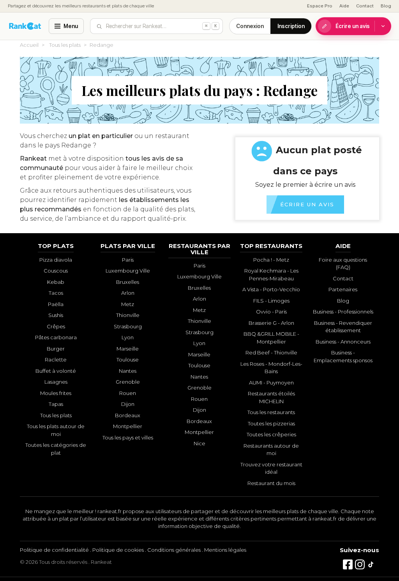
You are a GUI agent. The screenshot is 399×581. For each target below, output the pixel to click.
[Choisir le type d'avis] (383, 26)
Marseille (128, 348)
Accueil (29, 45)
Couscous (56, 270)
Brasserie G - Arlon (271, 323)
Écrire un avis (352, 26)
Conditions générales (174, 550)
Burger (56, 348)
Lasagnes (55, 382)
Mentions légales (225, 550)
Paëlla (56, 304)
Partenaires (342, 289)
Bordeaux (127, 415)
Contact (365, 6)
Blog (386, 6)
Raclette (56, 359)
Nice (199, 443)
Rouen (127, 393)
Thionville (127, 315)
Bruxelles (127, 282)
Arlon (127, 293)
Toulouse (128, 359)
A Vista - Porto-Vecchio (271, 289)
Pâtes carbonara (56, 337)
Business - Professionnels (343, 311)
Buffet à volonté (55, 371)
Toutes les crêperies (271, 434)
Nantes (127, 371)
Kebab (55, 282)
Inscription (291, 26)
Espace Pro (319, 6)
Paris (128, 260)
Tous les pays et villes (127, 437)
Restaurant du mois (271, 483)
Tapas (56, 404)
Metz (127, 304)
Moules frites (55, 393)
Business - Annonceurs (343, 341)
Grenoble (128, 382)
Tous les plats (65, 45)
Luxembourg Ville (128, 270)
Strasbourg (128, 326)
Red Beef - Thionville (271, 352)
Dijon (127, 404)
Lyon (128, 337)
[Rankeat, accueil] (25, 26)
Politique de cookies (118, 550)
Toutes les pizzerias (271, 423)
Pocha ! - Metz (271, 260)
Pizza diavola (55, 260)
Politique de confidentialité (54, 550)
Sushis (55, 315)
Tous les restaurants (271, 412)
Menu (71, 26)
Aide (344, 6)
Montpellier (127, 426)
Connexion (250, 26)
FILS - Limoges (271, 301)
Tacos (56, 293)
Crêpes (56, 326)
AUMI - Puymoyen (271, 382)
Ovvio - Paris (271, 311)
